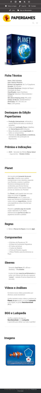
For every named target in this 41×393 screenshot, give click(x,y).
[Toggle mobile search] (33, 23)
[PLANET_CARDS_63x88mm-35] (20, 344)
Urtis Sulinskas (17, 81)
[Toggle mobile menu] (37, 23)
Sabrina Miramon (16, 82)
